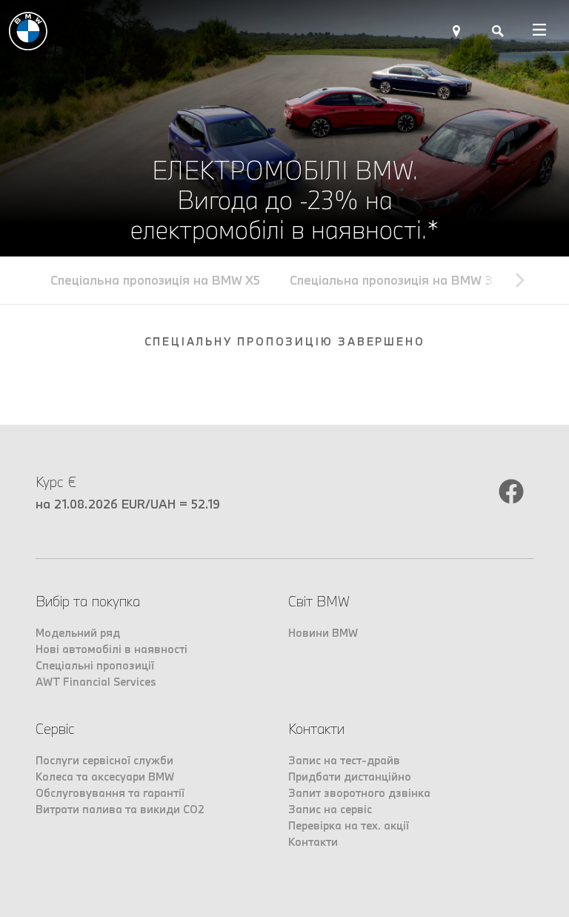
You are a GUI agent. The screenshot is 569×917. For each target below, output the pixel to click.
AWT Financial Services (96, 682)
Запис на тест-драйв (344, 760)
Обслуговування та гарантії (110, 793)
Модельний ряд (78, 633)
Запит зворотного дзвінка (359, 793)
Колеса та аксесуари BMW (105, 776)
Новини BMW (323, 633)
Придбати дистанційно (349, 776)
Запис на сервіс (330, 809)
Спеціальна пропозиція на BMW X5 (155, 280)
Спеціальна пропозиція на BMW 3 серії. (408, 280)
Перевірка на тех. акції (348, 825)
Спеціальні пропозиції (95, 665)
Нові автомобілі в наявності (111, 649)
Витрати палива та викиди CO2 (120, 809)
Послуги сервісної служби (104, 760)
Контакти (313, 842)
